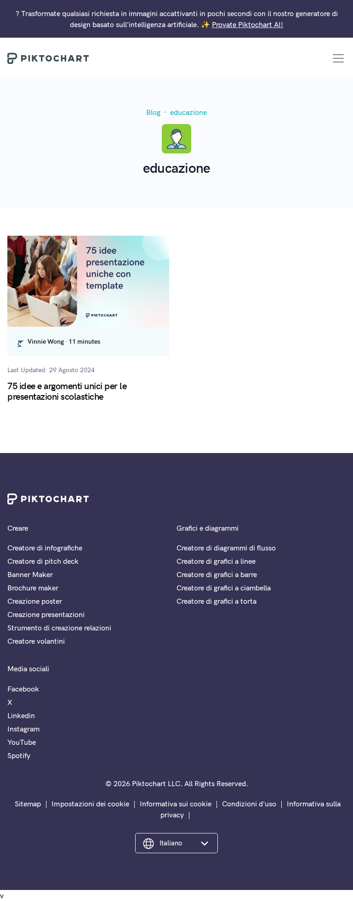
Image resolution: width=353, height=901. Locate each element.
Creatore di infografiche (44, 547)
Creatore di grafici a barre (216, 574)
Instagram (23, 728)
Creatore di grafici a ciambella (223, 587)
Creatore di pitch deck (43, 561)
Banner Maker (30, 574)
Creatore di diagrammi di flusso (226, 547)
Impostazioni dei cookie (90, 803)
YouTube (21, 742)
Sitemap (28, 803)
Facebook (23, 688)
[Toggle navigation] (338, 58)
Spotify (18, 755)
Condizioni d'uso (249, 803)
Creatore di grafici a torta (216, 601)
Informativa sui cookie (175, 803)
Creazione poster (34, 601)
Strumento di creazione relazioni (59, 627)
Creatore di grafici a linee (216, 561)
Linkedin (21, 715)
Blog (153, 112)
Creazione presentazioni (46, 614)
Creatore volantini (36, 641)
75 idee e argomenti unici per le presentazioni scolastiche (66, 390)
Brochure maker (32, 587)
